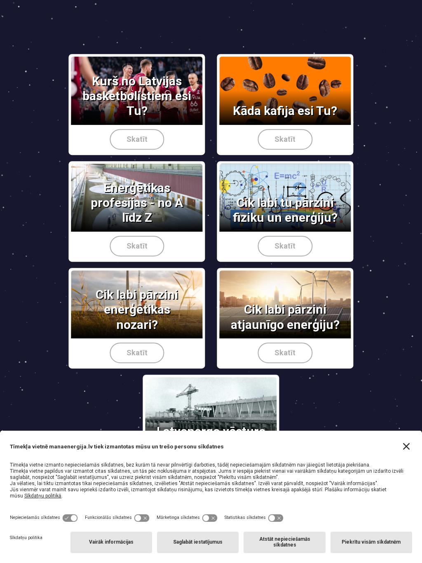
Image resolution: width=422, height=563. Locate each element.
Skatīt (137, 139)
